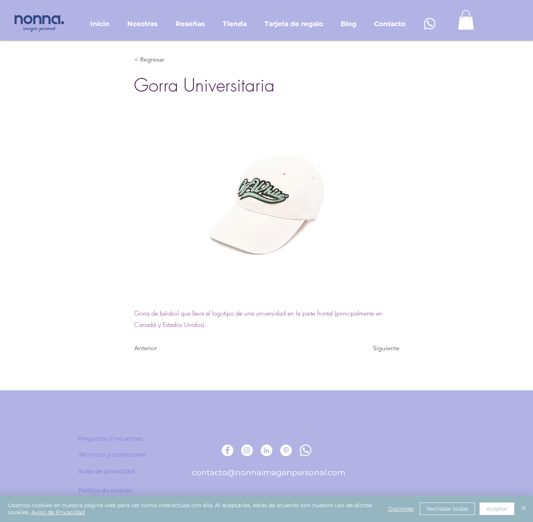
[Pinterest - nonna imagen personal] (286, 450)
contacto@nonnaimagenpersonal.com (268, 472)
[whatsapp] (429, 24)
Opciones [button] (401, 508)
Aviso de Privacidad (58, 512)
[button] (466, 20)
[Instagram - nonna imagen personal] (247, 450)
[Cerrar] (523, 509)
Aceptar (497, 508)
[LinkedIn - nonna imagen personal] (266, 450)
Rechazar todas (447, 508)
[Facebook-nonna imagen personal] (227, 450)
